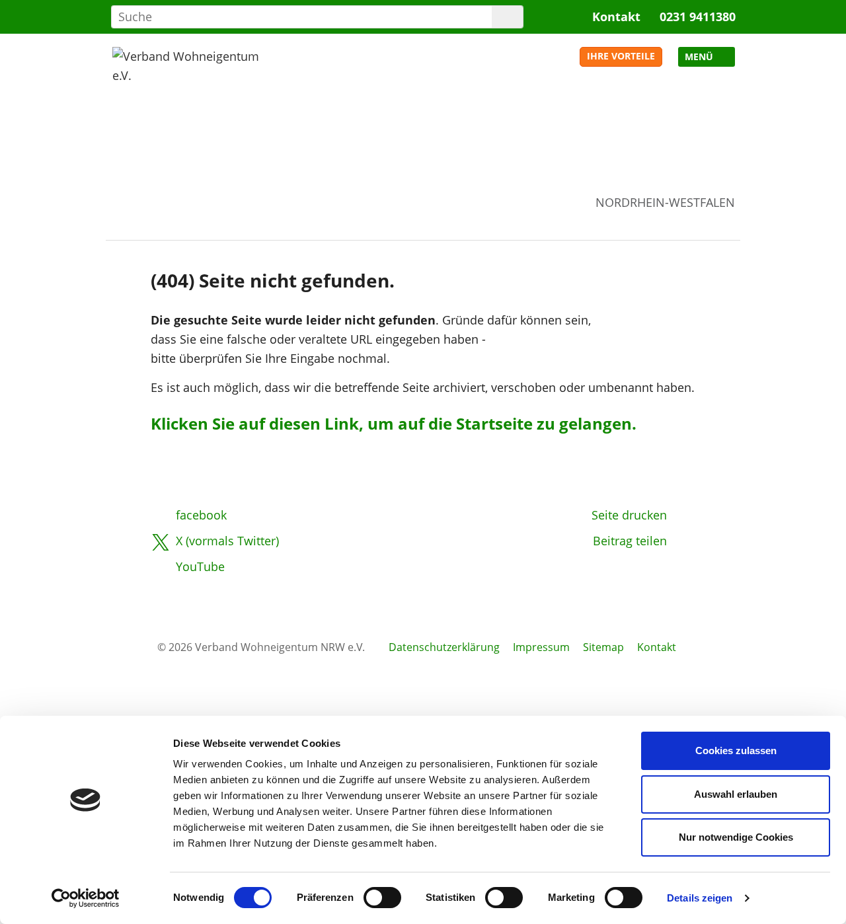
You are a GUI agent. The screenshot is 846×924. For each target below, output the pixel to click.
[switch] (382, 897)
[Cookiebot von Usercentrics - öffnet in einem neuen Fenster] (85, 898)
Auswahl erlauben (735, 794)
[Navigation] (706, 57)
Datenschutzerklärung (444, 647)
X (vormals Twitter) (227, 541)
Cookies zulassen (736, 750)
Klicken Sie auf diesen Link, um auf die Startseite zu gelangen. (393, 423)
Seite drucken (629, 515)
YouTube (200, 566)
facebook (201, 515)
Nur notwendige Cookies (736, 837)
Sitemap (603, 647)
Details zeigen (699, 898)
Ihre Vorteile (621, 56)
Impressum (541, 647)
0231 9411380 (698, 16)
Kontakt (616, 16)
